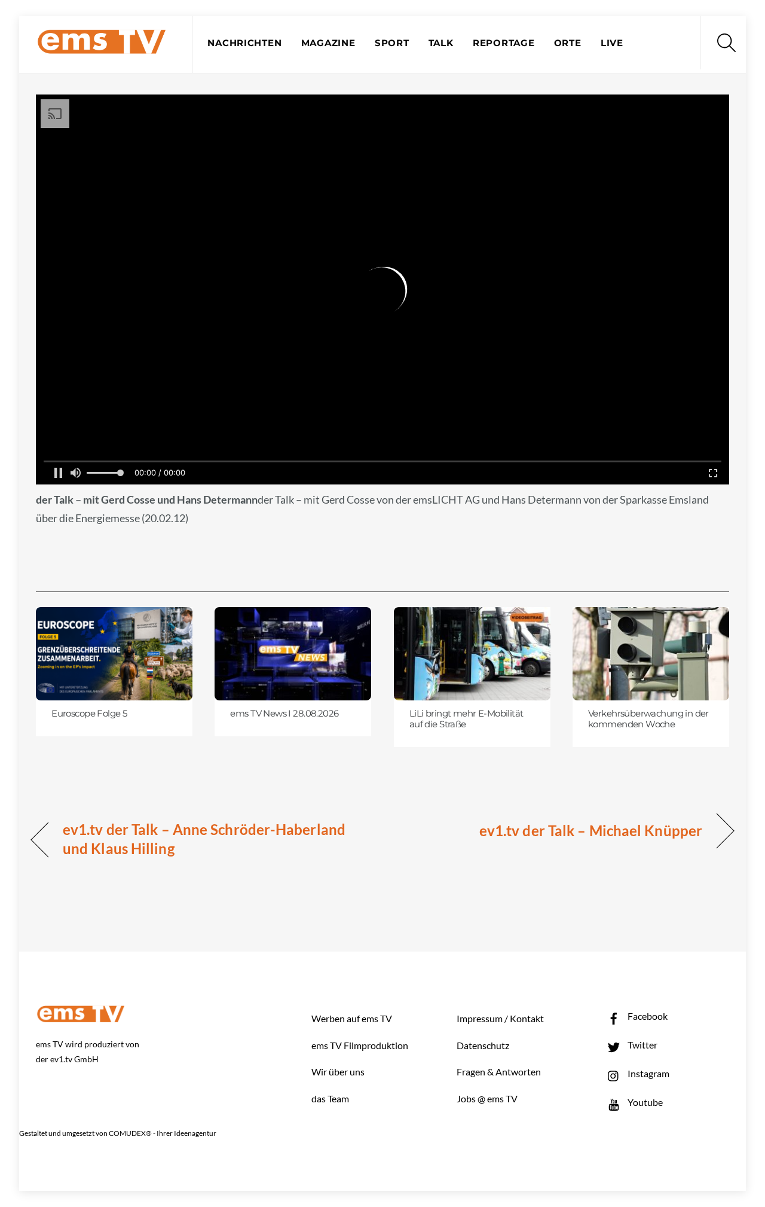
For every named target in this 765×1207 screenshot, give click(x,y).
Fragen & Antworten (499, 1071)
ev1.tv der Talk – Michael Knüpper (590, 830)
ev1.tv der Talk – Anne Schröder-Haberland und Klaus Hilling (204, 839)
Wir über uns (338, 1071)
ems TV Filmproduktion (359, 1045)
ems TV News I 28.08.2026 (284, 713)
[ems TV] (101, 47)
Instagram (647, 1073)
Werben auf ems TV (351, 1018)
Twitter (641, 1044)
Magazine (328, 43)
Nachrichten (244, 43)
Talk (441, 43)
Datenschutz (483, 1045)
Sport (392, 43)
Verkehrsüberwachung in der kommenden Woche (648, 719)
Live (612, 43)
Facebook (647, 1016)
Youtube (644, 1102)
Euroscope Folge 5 (89, 713)
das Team (330, 1098)
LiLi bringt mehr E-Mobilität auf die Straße (466, 719)
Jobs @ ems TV (487, 1098)
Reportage (504, 43)
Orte (568, 43)
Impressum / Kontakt (500, 1018)
